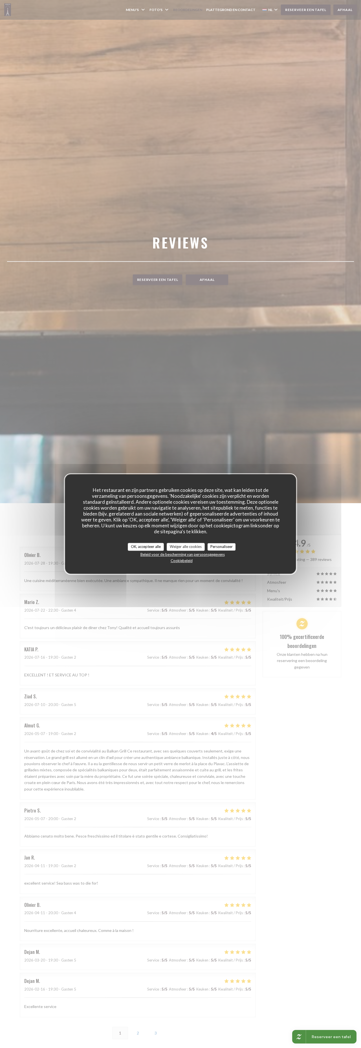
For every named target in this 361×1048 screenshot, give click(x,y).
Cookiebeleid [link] (182, 560)
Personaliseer (221, 546)
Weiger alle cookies (186, 546)
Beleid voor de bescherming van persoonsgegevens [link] (182, 554)
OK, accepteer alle (146, 546)
